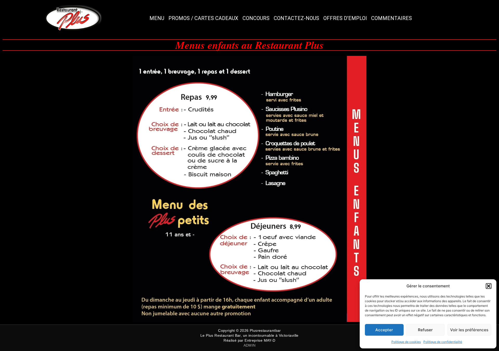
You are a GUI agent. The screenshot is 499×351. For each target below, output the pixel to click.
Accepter (384, 329)
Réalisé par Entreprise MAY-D (249, 340)
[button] (488, 286)
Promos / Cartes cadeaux (203, 18)
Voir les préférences (469, 329)
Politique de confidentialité (442, 342)
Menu (156, 18)
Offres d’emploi (345, 18)
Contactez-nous (296, 18)
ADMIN (250, 345)
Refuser (425, 329)
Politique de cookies (406, 342)
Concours (256, 18)
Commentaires (391, 18)
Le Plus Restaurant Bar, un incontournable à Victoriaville (249, 335)
